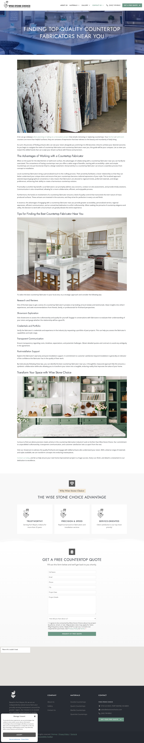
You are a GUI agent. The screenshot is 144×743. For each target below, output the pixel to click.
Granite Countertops (78, 702)
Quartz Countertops (77, 706)
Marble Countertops (77, 710)
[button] (35, 716)
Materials (73, 5)
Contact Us (97, 5)
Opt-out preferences (14, 739)
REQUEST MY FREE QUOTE (72, 634)
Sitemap (54, 734)
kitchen (111, 137)
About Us (63, 5)
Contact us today (23, 458)
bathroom (120, 137)
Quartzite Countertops (78, 714)
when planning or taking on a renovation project (51, 137)
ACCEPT (19, 735)
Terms (82, 629)
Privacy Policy (25, 739)
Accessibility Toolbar (45, 737)
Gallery (85, 5)
